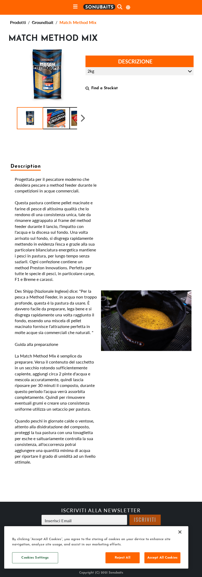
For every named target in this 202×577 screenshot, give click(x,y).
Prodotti (18, 22)
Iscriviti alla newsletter (101, 510)
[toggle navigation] (75, 7)
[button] (30, 118)
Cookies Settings (35, 557)
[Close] (180, 532)
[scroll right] (82, 118)
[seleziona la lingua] (128, 7)
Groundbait (42, 22)
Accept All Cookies (162, 557)
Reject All (122, 557)
